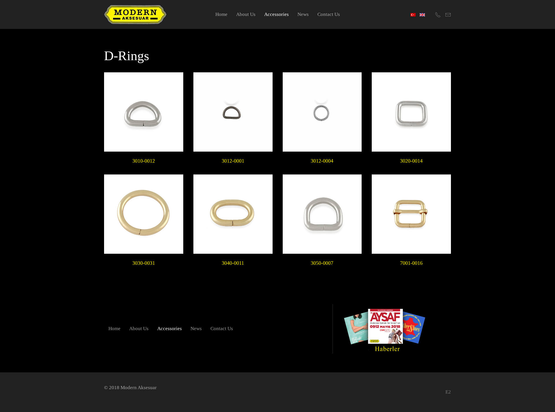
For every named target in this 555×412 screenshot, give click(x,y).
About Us (246, 14)
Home (221, 14)
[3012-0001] (233, 112)
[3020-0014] (411, 112)
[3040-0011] (233, 214)
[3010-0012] (143, 112)
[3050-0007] (322, 214)
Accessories (276, 14)
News (303, 14)
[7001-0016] (411, 214)
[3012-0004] (322, 112)
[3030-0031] (143, 214)
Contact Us (328, 14)
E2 (448, 392)
